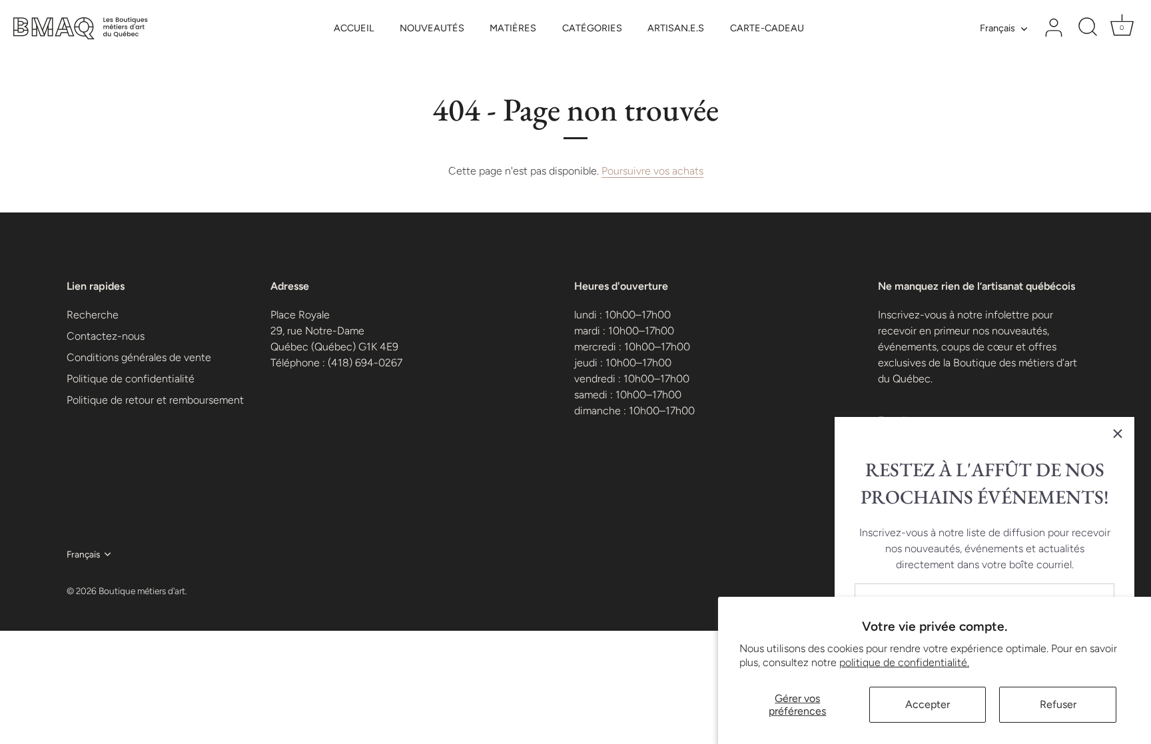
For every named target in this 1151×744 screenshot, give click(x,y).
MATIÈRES (513, 28)
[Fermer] (1117, 433)
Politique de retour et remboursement (155, 400)
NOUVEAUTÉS (432, 28)
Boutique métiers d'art (142, 590)
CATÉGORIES (592, 28)
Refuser (1058, 704)
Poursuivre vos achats (652, 171)
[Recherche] (1087, 28)
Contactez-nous (106, 336)
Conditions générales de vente (139, 357)
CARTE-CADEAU (767, 28)
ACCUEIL (354, 28)
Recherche (93, 314)
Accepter (927, 704)
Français (997, 28)
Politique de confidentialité (130, 378)
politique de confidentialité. (904, 662)
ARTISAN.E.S (675, 28)
